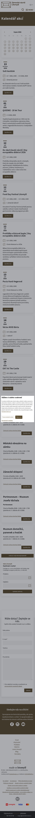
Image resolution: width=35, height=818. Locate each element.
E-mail (5, 639)
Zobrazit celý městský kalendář (17, 555)
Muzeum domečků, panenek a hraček (13, 530)
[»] (30, 32)
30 (30, 51)
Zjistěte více (7, 92)
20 (17, 48)
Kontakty (18, 754)
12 (13, 45)
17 (5, 48)
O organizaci (13, 781)
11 (9, 45)
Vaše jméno (6, 630)
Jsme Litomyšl (17, 749)
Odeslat (28, 690)
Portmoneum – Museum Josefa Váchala (16, 498)
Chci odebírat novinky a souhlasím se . (15, 685)
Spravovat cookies (7, 420)
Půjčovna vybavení (8, 783)
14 (21, 45)
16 (30, 45)
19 (13, 48)
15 (25, 45)
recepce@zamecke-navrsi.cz (24, 816)
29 (25, 51)
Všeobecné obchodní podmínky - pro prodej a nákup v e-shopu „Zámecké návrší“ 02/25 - (17, 793)
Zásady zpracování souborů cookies (17, 785)
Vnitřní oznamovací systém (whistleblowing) (17, 790)
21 (21, 48)
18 (9, 48)
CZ (30, 5)
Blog (16, 752)
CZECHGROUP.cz (29, 774)
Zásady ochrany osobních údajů (23, 783)
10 (5, 45)
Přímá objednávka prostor (25, 781)
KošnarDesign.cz (13, 774)
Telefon (5, 648)
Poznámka (6, 657)
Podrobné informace (6, 411)
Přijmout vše (19, 417)
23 (30, 48)
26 (13, 51)
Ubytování (16, 742)
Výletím (16, 747)
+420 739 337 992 (10, 816)
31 (5, 54)
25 (9, 51)
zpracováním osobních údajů (13, 686)
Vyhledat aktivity (17, 591)
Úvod (17, 740)
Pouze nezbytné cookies (7, 417)
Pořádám (17, 745)
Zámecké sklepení (12, 471)
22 (25, 48)
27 (17, 51)
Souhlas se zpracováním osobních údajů (17, 788)
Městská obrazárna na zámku (14, 445)
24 (5, 51)
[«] (5, 32)
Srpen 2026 (17, 32)
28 (21, 51)
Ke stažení (5, 781)
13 (17, 45)
